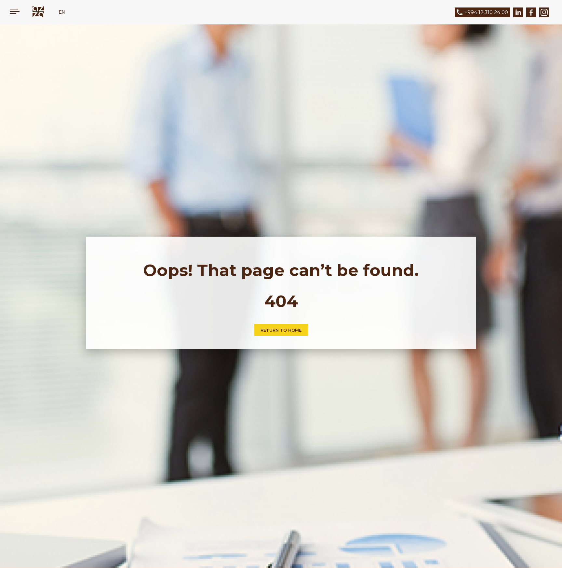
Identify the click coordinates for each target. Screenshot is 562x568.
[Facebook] (531, 12)
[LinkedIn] (518, 12)
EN (62, 12)
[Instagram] (544, 12)
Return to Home (281, 330)
